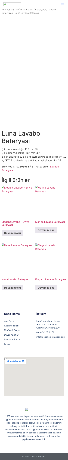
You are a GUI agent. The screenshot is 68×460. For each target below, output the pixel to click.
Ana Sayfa (7, 9)
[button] (62, 4)
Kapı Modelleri (11, 325)
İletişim (7, 344)
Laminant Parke (12, 339)
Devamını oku (12, 233)
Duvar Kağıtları (11, 335)
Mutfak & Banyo (12, 330)
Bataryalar (40, 9)
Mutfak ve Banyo (24, 9)
